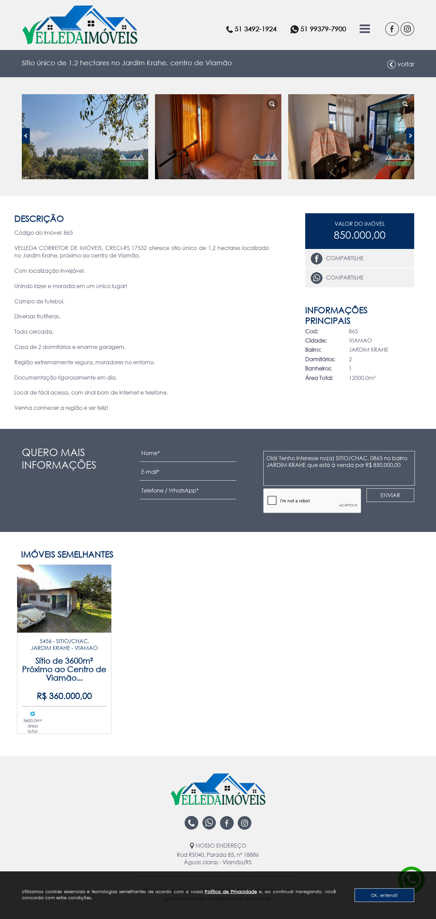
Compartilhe (345, 258)
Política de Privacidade (231, 891)
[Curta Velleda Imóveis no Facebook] (391, 28)
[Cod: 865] (85, 136)
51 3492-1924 (256, 28)
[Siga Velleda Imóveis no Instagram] (406, 28)
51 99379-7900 (323, 28)
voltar (406, 64)
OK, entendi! (384, 895)
